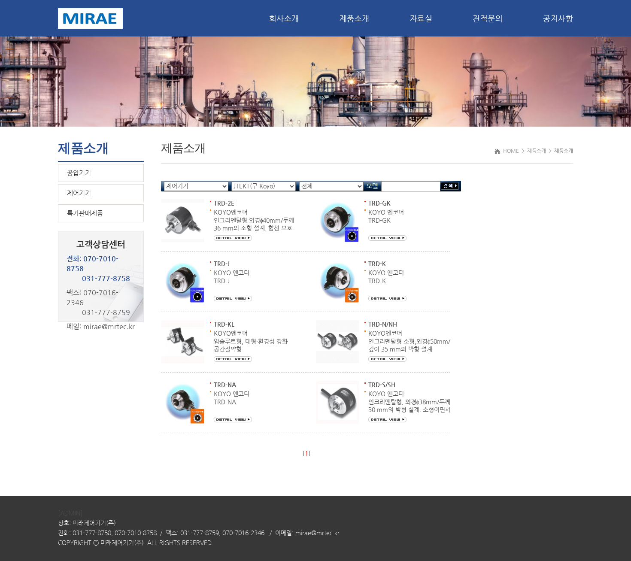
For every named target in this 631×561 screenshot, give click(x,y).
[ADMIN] (70, 513)
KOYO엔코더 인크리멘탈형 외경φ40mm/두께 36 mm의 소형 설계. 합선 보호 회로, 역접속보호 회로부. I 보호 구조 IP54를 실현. (254, 228)
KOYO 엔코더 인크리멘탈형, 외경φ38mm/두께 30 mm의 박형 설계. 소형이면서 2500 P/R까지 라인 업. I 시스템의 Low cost (409, 409)
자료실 (421, 18)
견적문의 (488, 18)
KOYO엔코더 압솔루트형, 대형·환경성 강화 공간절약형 (251, 341)
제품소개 (355, 18)
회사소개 (284, 18)
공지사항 (558, 18)
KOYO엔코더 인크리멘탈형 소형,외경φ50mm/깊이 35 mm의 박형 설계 (409, 341)
